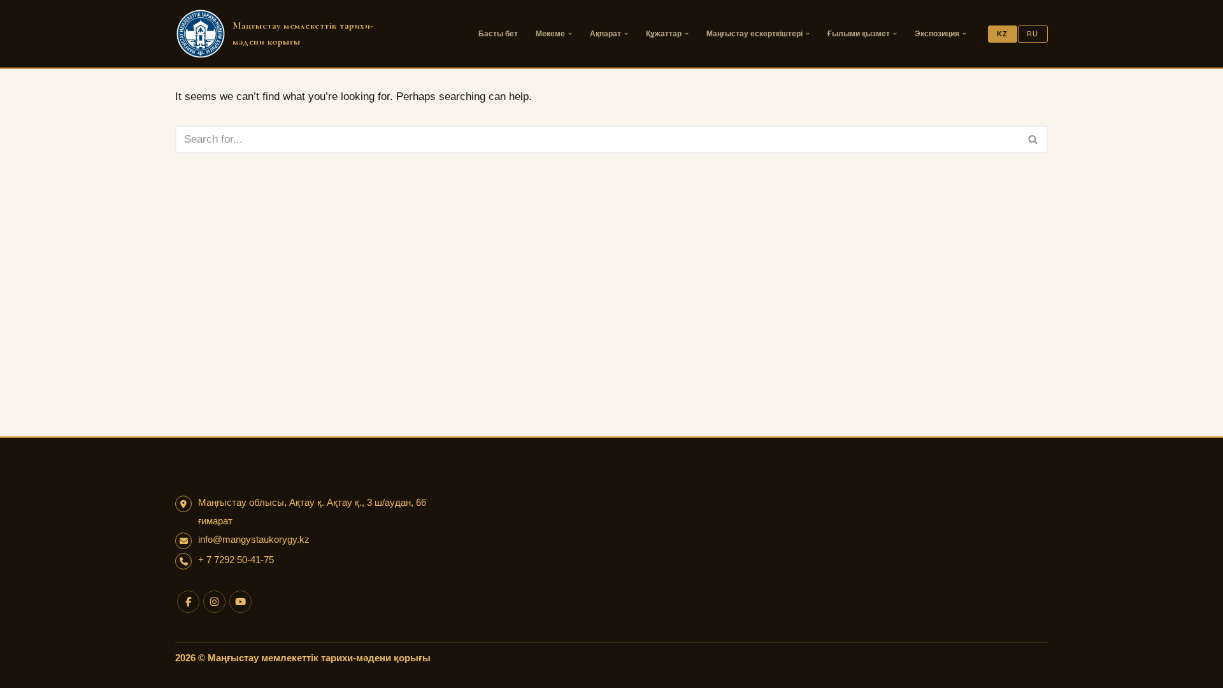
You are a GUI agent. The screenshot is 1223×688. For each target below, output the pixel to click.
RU (1032, 34)
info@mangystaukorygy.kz (254, 539)
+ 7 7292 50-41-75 (236, 559)
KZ (1002, 34)
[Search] (1033, 139)
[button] (570, 34)
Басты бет (498, 33)
